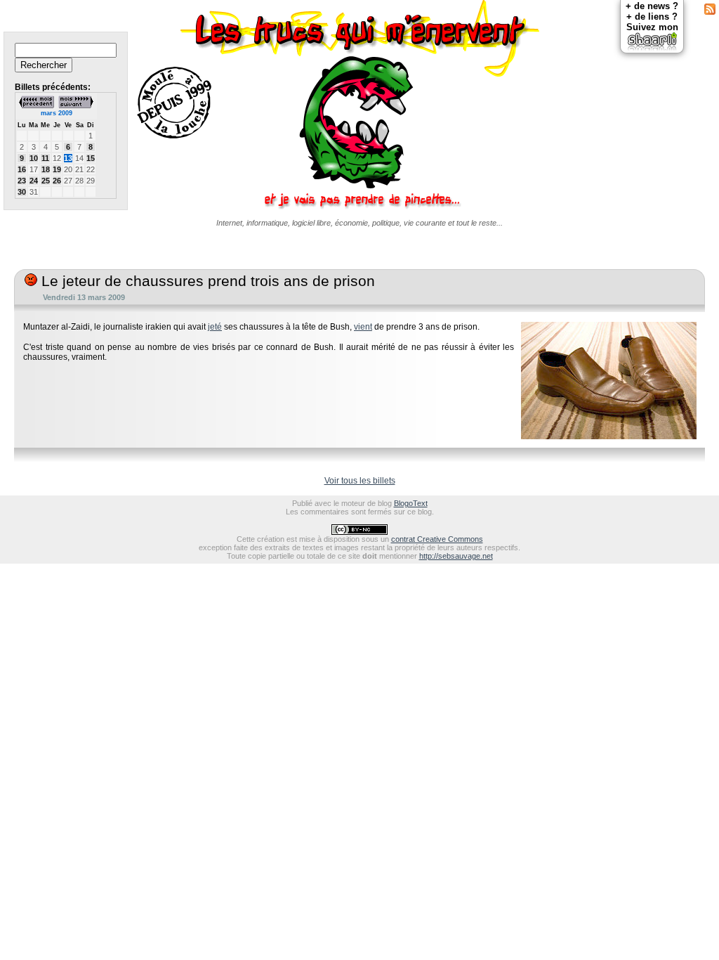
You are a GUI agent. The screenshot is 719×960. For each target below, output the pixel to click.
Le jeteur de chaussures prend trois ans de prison (206, 281)
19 (57, 169)
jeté (215, 327)
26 (57, 180)
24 (33, 180)
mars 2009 (56, 113)
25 (45, 180)
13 (68, 158)
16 (22, 169)
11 (45, 158)
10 (33, 158)
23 (22, 180)
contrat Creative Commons (437, 539)
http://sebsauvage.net (456, 556)
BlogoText (411, 503)
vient (363, 327)
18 (45, 169)
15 (90, 158)
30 (22, 192)
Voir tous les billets (359, 481)
